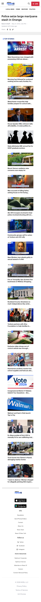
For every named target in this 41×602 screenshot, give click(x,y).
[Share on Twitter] (10, 29)
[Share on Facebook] (7, 29)
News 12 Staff (6, 24)
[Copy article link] (13, 29)
